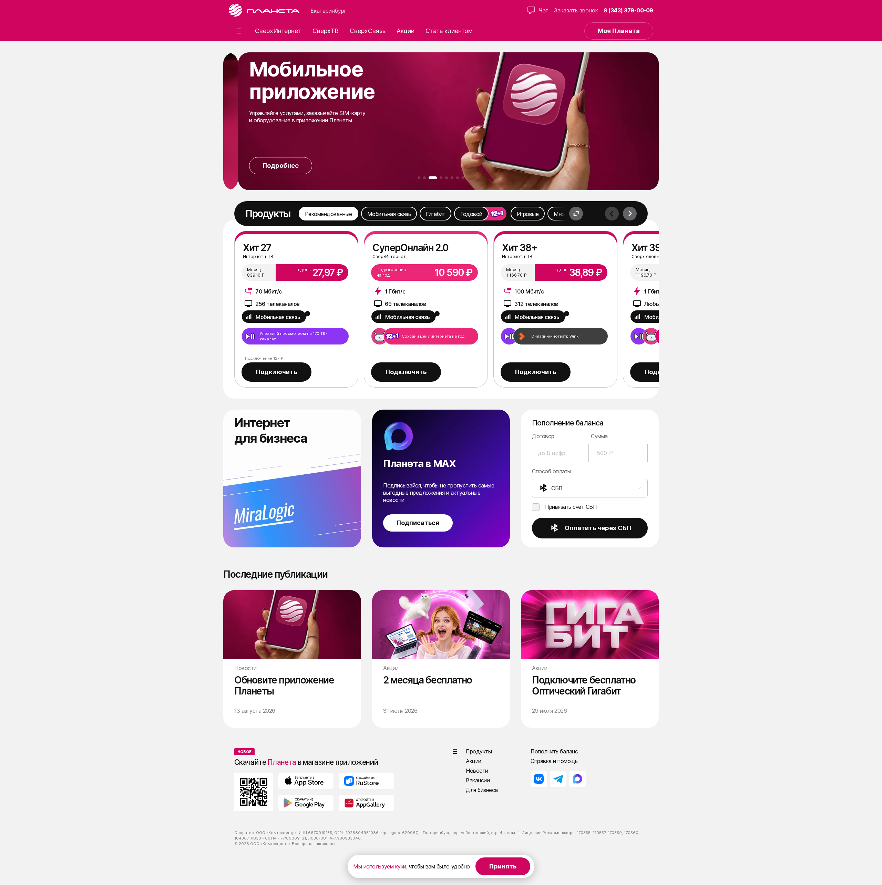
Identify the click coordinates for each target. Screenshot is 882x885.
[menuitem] (590, 488)
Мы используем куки (379, 866)
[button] (239, 31)
